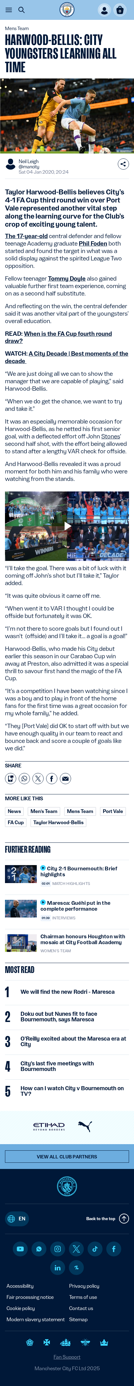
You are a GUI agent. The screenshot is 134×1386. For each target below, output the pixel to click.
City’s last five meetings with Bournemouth (57, 1066)
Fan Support (67, 1357)
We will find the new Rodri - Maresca (68, 992)
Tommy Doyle (67, 278)
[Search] (21, 9)
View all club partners (67, 1156)
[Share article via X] (38, 778)
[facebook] (114, 1249)
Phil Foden (93, 243)
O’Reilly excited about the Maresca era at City (73, 1041)
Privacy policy (84, 1286)
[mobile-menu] (8, 10)
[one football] (76, 1267)
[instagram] (58, 1249)
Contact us (81, 1308)
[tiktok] (95, 1249)
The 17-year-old (26, 236)
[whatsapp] (39, 1249)
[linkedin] (57, 1267)
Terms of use (83, 1297)
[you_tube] (20, 1248)
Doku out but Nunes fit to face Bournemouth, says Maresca (59, 1016)
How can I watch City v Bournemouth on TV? (72, 1091)
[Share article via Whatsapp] (24, 778)
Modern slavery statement (36, 1319)
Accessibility (20, 1286)
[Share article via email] (65, 778)
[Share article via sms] (10, 778)
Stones (110, 436)
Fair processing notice (30, 1297)
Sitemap (78, 1319)
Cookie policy (21, 1308)
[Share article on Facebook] (51, 778)
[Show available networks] (123, 164)
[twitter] (76, 1249)
